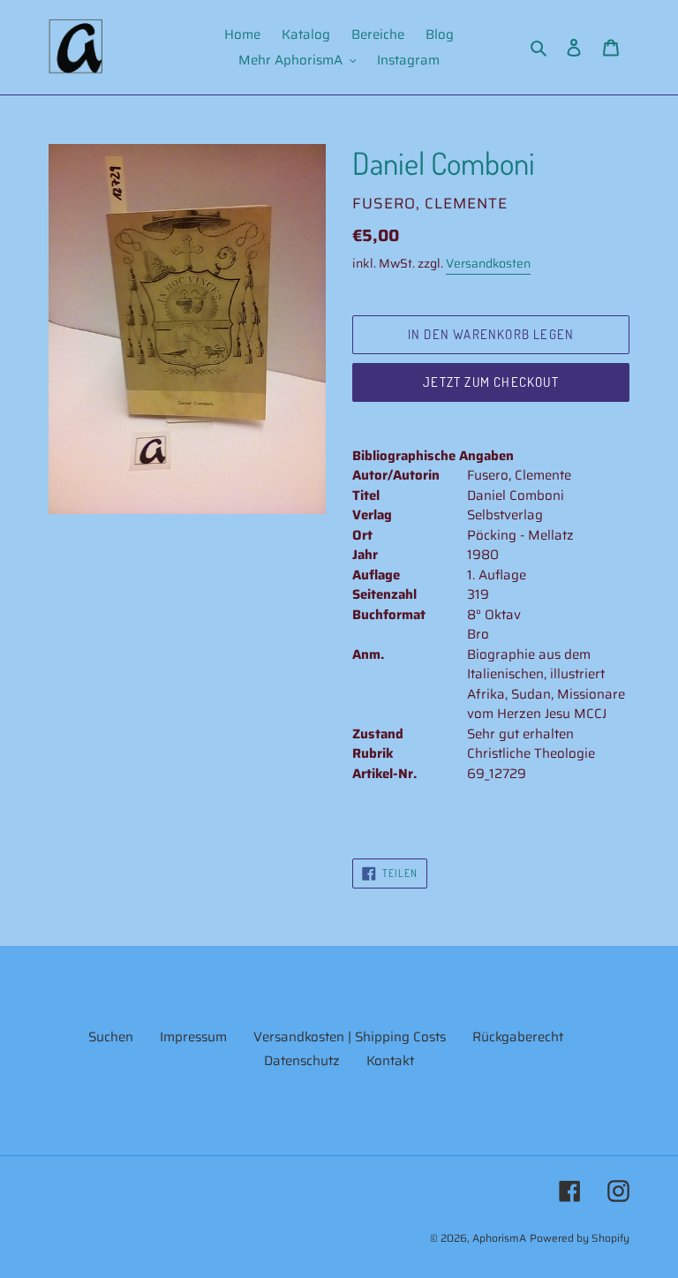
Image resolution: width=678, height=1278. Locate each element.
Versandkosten (488, 263)
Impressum (193, 1036)
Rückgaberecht (517, 1036)
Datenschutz (302, 1060)
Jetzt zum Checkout (491, 382)
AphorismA (499, 1237)
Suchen (110, 1036)
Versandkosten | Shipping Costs (349, 1036)
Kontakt (390, 1060)
